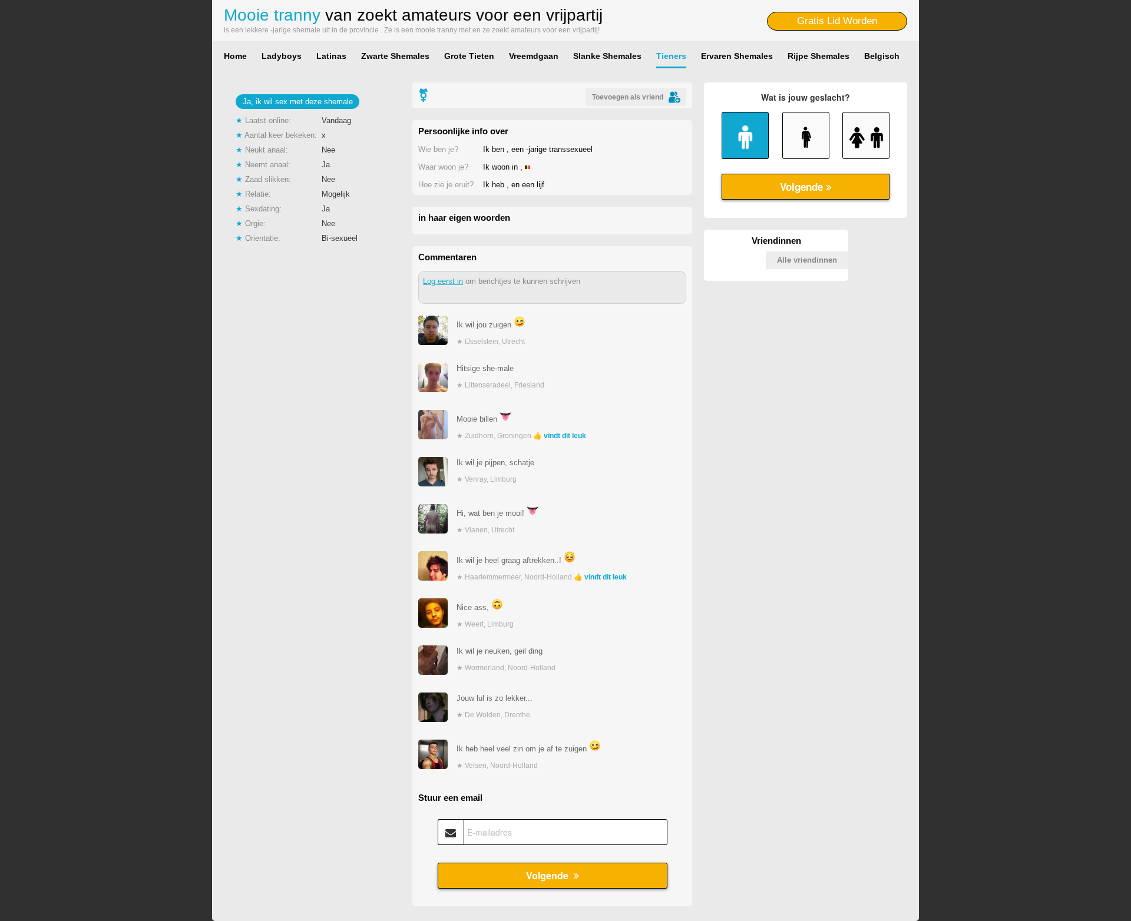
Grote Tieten (469, 56)
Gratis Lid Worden (837, 20)
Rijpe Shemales (818, 56)
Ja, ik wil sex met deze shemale (298, 101)
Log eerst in (443, 281)
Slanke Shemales (607, 56)
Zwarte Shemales (395, 56)
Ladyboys (282, 56)
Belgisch (881, 56)
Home (235, 56)
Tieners (671, 56)
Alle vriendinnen (807, 260)
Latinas (331, 56)
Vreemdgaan (533, 56)
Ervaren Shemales (737, 56)
